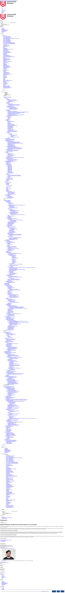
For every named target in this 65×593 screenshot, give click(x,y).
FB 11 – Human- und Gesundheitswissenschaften (12, 462)
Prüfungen (4, 60)
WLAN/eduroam (5, 83)
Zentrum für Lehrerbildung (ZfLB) (10, 475)
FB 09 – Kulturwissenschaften (7, 41)
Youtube (3, 588)
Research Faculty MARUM (6, 85)
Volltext (2, 23)
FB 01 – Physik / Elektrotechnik (7, 36)
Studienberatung (5, 64)
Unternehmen (3, 31)
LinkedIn (3, 589)
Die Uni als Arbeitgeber (9, 492)
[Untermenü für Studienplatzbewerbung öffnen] (12, 225)
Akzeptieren (62, 591)
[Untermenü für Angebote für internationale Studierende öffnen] (17, 276)
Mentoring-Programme (6, 70)
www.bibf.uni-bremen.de (3, 540)
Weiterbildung (8, 487)
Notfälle (4, 79)
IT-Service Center (5, 50)
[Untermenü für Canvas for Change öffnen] (12, 410)
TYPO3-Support (6, 562)
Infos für (3, 28)
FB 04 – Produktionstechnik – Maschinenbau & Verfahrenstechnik (11, 38)
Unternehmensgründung (6, 72)
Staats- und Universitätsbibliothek (7, 52)
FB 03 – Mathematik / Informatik (7, 37)
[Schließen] (3, 96)
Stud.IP (4, 63)
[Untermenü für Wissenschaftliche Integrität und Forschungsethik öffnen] (16, 376)
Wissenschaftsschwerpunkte (9, 507)
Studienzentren (5, 53)
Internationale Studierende (9, 479)
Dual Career (4, 71)
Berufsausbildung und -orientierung (7, 74)
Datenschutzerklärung (43, 591)
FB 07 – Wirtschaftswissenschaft (7, 40)
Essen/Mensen (5, 76)
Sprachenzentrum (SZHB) (9, 471)
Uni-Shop (4, 81)
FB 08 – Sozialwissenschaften (9, 460)
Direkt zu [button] (3, 453)
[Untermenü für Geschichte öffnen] (9, 132)
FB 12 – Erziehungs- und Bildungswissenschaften (9, 43)
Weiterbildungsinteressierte (5, 30)
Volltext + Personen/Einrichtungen (7, 513)
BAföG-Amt (4, 47)
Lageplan (7, 498)
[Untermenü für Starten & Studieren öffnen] (9, 240)
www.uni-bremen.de (2, 541)
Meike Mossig (4, 522)
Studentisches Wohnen (9, 500)
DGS (2, 578)
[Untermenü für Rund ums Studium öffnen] (9, 316)
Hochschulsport (8, 496)
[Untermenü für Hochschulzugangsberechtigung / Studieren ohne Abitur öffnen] (21, 234)
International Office (8, 469)
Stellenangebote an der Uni (6, 73)
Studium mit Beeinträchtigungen (7, 66)
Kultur (4, 78)
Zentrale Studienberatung (6, 55)
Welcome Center (5, 54)
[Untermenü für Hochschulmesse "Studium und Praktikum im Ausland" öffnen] (21, 253)
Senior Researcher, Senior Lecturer (10, 506)
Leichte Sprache (4, 577)
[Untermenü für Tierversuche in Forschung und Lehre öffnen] (15, 380)
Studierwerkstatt (8, 473)
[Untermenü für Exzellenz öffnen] (7, 338)
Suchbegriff (1, 22)
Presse (2, 32)
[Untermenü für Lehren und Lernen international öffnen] (14, 314)
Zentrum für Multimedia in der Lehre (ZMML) (8, 56)
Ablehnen (58, 591)
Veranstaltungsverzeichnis (6, 67)
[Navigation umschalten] (16, 19)
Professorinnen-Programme (6, 86)
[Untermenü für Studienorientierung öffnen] (11, 217)
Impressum (3, 575)
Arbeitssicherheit (5, 46)
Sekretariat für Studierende (6, 51)
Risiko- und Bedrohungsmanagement (7, 80)
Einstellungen (54, 591)
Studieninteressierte (4, 29)
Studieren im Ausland (8, 485)
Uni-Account (4, 82)
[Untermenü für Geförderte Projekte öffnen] (12, 414)
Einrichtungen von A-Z (9, 464)
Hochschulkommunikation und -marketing (11, 468)
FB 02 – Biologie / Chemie (9, 456)
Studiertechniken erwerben (6, 65)
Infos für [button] (3, 447)
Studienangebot (8, 483)
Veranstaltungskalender (9, 502)
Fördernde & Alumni (7, 451)
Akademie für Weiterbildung (6, 45)
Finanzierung (4, 58)
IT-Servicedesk (5, 77)
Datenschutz (3, 576)
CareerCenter (4, 69)
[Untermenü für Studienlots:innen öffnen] (12, 219)
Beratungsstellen (5, 48)
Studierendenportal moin (6, 62)
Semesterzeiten (8, 481)
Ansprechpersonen (2, 572)
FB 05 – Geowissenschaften (9, 458)
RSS (0, 563)
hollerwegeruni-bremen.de (8, 548)
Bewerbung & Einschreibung (9, 477)
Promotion (7, 490)
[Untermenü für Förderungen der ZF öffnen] (11, 346)
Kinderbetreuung (8, 494)
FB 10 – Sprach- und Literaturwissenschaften (8, 42)
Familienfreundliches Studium (6, 59)
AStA (7, 466)
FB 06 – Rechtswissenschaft (6, 39)
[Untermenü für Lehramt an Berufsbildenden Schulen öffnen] (18, 213)
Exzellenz (7, 504)
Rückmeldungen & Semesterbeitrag (7, 61)
